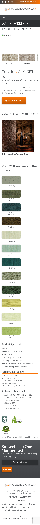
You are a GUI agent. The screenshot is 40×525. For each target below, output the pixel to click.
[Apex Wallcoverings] (20, 9)
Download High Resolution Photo (16, 154)
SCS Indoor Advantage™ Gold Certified (17, 398)
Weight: (4, 351)
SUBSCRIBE (7, 469)
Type (3, 348)
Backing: (5, 358)
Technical (20, 500)
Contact (33, 2)
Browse (13, 497)
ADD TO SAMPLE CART (15, 101)
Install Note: (6, 364)
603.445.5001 (26, 494)
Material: (5, 354)
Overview (25, 497)
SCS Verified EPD (9, 403)
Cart (27, 2)
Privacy (19, 516)
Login (22, 2)
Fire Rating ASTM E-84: (10, 361)
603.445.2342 (14, 494)
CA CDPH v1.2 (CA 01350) (23, 395)
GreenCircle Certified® (12, 400)
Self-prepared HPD (10, 406)
